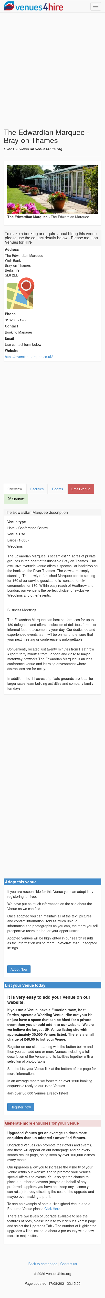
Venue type (16, 521)
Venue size (16, 533)
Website (11, 350)
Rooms (57, 488)
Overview (15, 488)
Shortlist (17, 498)
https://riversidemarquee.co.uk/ (29, 356)
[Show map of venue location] (52, 293)
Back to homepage (42, 1263)
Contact (11, 326)
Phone (10, 313)
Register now (20, 1107)
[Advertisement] (52, 70)
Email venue (80, 488)
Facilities (37, 488)
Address (12, 249)
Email (9, 338)
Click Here (52, 1208)
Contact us (68, 1263)
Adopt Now (18, 969)
